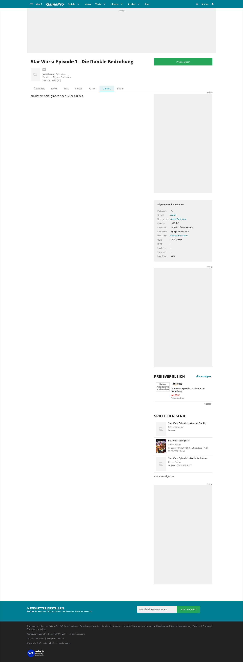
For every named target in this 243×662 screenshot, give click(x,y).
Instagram (51, 638)
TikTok (61, 638)
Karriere (106, 626)
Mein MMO (54, 633)
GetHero (66, 633)
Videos (78, 88)
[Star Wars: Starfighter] (161, 446)
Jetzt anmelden (188, 609)
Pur (147, 4)
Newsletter (117, 626)
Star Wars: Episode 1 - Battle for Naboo (187, 458)
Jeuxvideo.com (78, 633)
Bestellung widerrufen (90, 626)
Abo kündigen (71, 626)
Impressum (32, 626)
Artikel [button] (131, 4)
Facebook (40, 638)
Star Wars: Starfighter (178, 440)
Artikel (92, 88)
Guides (107, 88)
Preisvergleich (183, 61)
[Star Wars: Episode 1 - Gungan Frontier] (161, 429)
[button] (35, 4)
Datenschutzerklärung (180, 626)
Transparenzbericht (36, 629)
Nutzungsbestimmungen (144, 626)
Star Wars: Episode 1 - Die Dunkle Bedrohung (187, 390)
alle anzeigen (203, 376)
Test (66, 88)
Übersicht (39, 88)
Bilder (120, 88)
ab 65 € (175, 395)
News (88, 4)
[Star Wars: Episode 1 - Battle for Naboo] (161, 464)
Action (173, 214)
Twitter (30, 638)
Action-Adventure (178, 219)
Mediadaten (162, 626)
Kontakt (127, 626)
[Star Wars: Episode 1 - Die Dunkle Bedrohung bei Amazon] (163, 389)
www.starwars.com (179, 235)
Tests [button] (98, 4)
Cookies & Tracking (202, 626)
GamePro (43, 633)
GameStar (32, 633)
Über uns (44, 626)
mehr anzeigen (162, 476)
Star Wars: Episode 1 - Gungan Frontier (187, 423)
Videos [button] (114, 4)
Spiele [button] (71, 4)
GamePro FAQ (56, 626)
